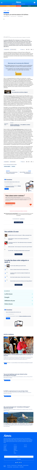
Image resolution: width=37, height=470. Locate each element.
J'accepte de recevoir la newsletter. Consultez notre (13, 186)
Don (14, 451)
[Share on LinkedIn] (28, 49)
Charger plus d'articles (18, 254)
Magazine (15, 449)
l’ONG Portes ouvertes (15, 97)
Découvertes (5, 450)
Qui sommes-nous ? (14, 465)
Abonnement (15, 450)
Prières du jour (9, 304)
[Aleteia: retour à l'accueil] (18, 2)
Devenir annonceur (25, 465)
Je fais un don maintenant (9, 203)
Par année (25, 446)
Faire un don (18, 74)
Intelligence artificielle (8, 396)
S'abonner (18, 456)
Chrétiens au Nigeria (7, 166)
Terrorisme (13, 166)
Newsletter (15, 446)
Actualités (5, 10)
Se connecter (19, 459)
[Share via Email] (31, 49)
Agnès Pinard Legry (13, 16)
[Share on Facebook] (26, 49)
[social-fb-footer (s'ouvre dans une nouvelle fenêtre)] (17, 462)
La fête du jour (8, 294)
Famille (5, 363)
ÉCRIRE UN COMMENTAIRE (18, 222)
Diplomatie (6, 337)
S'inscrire (6, 188)
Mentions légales (20, 465)
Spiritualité (5, 449)
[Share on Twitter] (29, 49)
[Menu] (6, 2)
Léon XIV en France (7, 380)
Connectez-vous (22, 218)
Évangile (7, 297)
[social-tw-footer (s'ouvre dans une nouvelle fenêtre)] (19, 462)
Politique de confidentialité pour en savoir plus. (13, 186)
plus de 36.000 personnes (18, 129)
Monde (8, 10)
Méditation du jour (10, 300)
